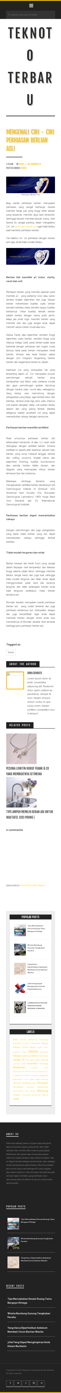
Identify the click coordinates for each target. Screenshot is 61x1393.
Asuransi (17, 1043)
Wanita (45, 1095)
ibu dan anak (33, 1060)
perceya (30, 1087)
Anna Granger (34, 672)
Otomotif (17, 1083)
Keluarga (44, 1063)
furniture (44, 1056)
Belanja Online (20, 1047)
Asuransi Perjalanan (31, 1043)
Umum (16, 1094)
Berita (32, 1047)
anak (15, 1039)
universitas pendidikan (31, 1095)
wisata (16, 1098)
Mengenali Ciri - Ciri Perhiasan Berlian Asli (30, 140)
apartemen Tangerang (38, 1039)
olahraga (44, 1079)
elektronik (26, 1056)
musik (26, 1079)
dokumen (44, 1052)
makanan (43, 1075)
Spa (26, 1091)
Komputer (25, 1075)
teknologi (42, 1090)
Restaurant (43, 1087)
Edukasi (17, 1055)
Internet (44, 1060)
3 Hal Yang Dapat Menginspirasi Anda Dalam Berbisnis (36, 986)
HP (23, 1059)
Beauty (45, 1043)
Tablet (32, 1091)
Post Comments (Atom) (33, 885)
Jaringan (16, 1064)
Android (22, 1039)
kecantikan (32, 1063)
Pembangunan (29, 1083)
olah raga (35, 1079)
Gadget (17, 1059)
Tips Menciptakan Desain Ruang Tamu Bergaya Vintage (36, 928)
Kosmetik (35, 1075)
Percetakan (18, 1087)
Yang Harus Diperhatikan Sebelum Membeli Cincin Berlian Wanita (37, 968)
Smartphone (18, 1091)
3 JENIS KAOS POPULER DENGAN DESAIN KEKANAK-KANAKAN (37, 1005)
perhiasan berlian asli (26, 226)
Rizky (21, 164)
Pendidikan (42, 1083)
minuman (17, 1079)
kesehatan (19, 1067)
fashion (35, 1055)
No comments (34, 164)
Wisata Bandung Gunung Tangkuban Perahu (36, 948)
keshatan (34, 1067)
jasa (24, 1063)
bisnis (23, 168)
